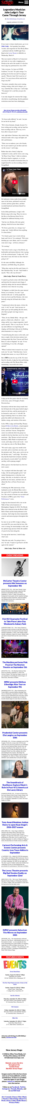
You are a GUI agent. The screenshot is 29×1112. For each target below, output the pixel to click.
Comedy (8, 1097)
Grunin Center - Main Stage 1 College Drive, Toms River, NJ (15, 990)
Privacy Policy (14, 1102)
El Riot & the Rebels (12, 426)
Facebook (15, 1087)
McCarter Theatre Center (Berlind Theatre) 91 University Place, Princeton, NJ (15, 1001)
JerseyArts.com (21, 19)
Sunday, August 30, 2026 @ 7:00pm (15, 987)
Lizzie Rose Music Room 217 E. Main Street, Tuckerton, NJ (15, 1023)
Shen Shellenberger (11, 19)
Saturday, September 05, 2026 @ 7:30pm (15, 1021)
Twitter (22, 1087)
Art (3, 1097)
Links (14, 1100)
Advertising (14, 1099)
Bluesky (20, 1089)
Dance (14, 1097)
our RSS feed (15, 1091)
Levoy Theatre (13, 53)
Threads (13, 1089)
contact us (11, 1081)
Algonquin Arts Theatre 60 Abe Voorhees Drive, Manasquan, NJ (15, 977)
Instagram (6, 1089)
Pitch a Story (6, 1100)
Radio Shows (21, 1100)
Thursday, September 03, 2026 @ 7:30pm (15, 999)
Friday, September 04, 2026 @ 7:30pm (14, 1010)
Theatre (5, 1099)
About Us (22, 1099)
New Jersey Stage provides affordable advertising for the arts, (15, 111)
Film (19, 1097)
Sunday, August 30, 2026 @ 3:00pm (15, 975)
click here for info (11, 1037)
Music (24, 1097)
